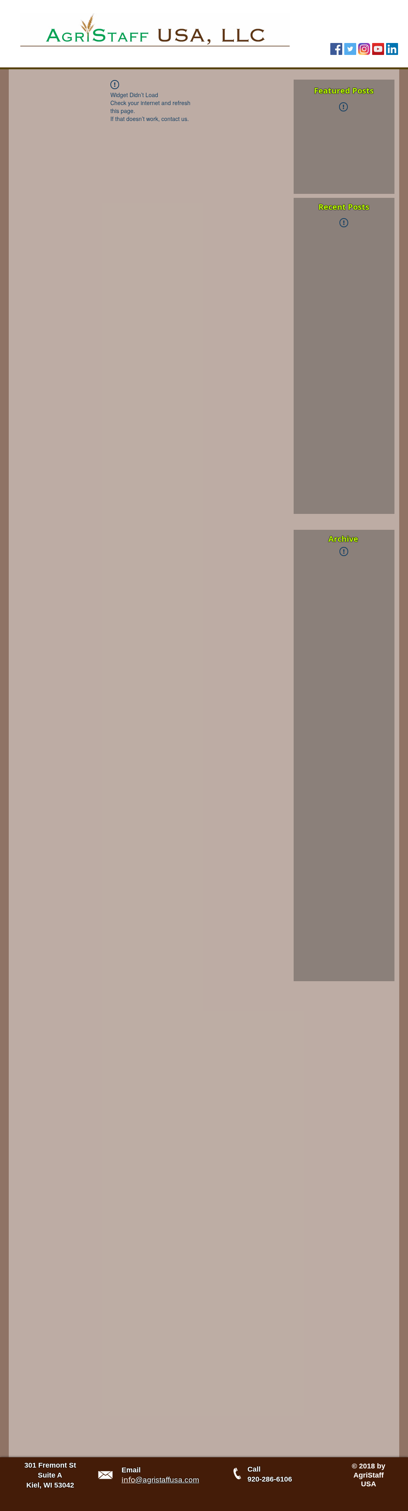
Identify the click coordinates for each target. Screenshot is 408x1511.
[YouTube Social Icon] (378, 49)
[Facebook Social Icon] (336, 49)
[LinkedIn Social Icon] (392, 49)
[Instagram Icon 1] (364, 49)
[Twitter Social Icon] (350, 49)
